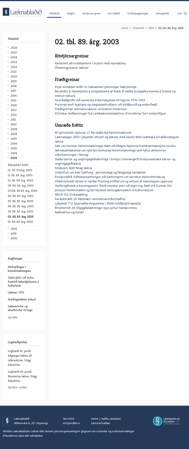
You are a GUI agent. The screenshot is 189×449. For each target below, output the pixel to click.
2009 (14, 129)
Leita (185, 13)
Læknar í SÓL (16, 292)
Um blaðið (114, 13)
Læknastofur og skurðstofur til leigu (20, 308)
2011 (13, 120)
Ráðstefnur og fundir (69, 212)
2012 (14, 115)
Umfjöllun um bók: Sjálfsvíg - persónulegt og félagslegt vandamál (100, 172)
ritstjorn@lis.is (71, 423)
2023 (14, 62)
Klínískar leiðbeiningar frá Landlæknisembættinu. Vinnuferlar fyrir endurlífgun (110, 113)
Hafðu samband (111, 418)
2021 (14, 72)
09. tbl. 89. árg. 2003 (20, 186)
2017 (13, 91)
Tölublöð (138, 28)
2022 (14, 67)
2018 (14, 86)
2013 (13, 110)
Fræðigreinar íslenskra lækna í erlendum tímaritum (91, 109)
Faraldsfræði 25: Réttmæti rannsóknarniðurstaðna (90, 199)
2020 (14, 76)
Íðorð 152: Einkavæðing (71, 195)
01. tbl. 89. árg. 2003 (20, 222)
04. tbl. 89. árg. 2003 (20, 206)
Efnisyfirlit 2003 (18, 165)
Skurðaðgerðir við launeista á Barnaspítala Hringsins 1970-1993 (100, 100)
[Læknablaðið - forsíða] (22, 9)
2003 (151, 28)
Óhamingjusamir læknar (72, 68)
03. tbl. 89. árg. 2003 (20, 211)
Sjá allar (13, 317)
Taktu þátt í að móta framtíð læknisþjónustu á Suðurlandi (23, 281)
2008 (14, 134)
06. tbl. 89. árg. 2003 (20, 196)
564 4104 (68, 418)
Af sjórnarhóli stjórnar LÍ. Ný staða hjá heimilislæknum (93, 133)
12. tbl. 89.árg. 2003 (20, 170)
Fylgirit (71, 13)
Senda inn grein (91, 13)
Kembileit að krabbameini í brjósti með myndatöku (90, 63)
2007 (14, 139)
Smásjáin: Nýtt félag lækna (73, 168)
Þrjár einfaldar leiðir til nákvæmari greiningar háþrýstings (95, 87)
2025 (14, 52)
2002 (14, 229)
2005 (14, 148)
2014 (14, 105)
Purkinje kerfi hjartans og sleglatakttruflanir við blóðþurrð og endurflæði (106, 105)
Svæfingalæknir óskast (22, 299)
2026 (14, 48)
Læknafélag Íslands (166, 421)
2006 (14, 143)
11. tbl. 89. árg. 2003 (20, 175)
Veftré (94, 418)
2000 (14, 238)
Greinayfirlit (162, 13)
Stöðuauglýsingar (137, 13)
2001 (14, 233)
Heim (124, 28)
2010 (14, 124)
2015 (13, 100)
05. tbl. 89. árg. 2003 (20, 201)
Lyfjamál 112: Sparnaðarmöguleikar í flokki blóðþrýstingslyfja (98, 203)
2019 (14, 81)
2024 (14, 57)
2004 (14, 153)
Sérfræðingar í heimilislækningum (19, 269)
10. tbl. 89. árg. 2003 (20, 180)
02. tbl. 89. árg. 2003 (170, 28)
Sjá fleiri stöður (17, 387)
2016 (14, 96)
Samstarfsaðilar (100, 423)
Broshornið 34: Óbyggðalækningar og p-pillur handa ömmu (96, 208)
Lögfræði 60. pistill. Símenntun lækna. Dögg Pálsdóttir (22, 376)
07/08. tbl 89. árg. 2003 (22, 191)
